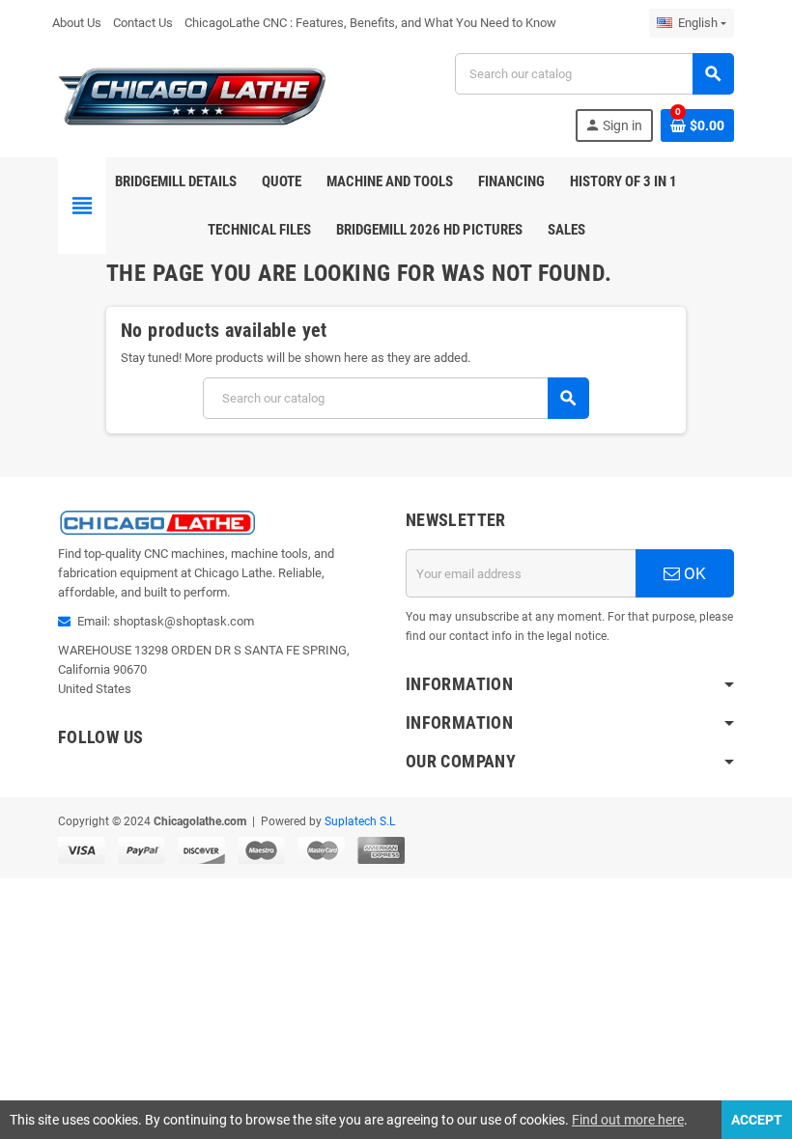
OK (693, 573)
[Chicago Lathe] (193, 96)
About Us (76, 22)
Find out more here (628, 1119)
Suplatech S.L (360, 821)
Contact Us (143, 22)
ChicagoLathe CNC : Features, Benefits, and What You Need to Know (370, 22)
